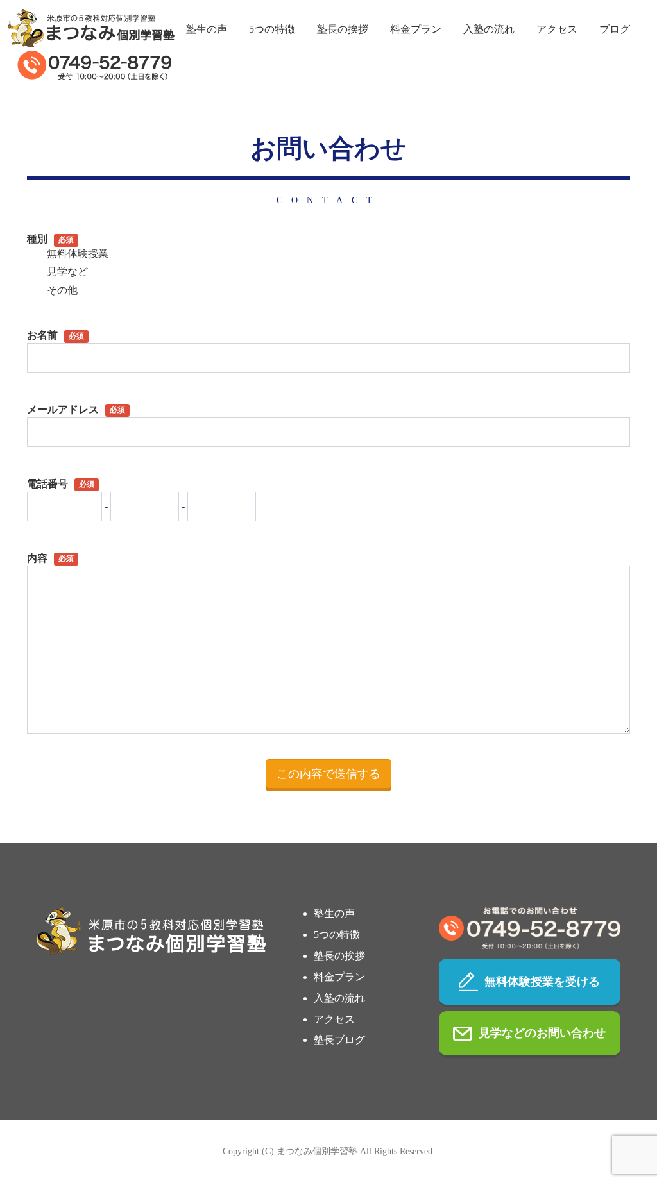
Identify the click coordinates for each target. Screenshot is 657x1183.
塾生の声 (206, 29)
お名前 (55, 335)
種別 (50, 238)
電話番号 (60, 483)
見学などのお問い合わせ (542, 1033)
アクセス (556, 29)
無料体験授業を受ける (542, 981)
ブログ (614, 29)
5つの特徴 (272, 29)
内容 (50, 558)
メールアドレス (76, 409)
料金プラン (415, 29)
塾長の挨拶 (342, 29)
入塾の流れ (489, 29)
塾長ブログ (339, 1039)
